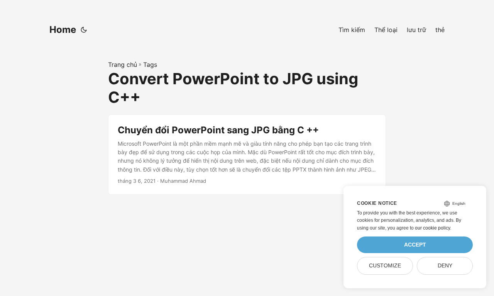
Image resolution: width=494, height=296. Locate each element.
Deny (445, 266)
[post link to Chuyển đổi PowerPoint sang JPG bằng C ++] (247, 154)
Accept (415, 245)
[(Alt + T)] (83, 29)
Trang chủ (122, 64)
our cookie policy (432, 228)
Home (62, 29)
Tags (150, 64)
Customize (385, 266)
